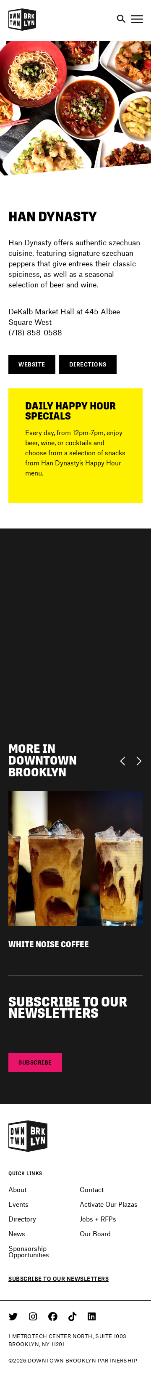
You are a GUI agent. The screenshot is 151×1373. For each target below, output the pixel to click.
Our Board (95, 1233)
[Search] (121, 19)
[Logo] (22, 29)
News (16, 1233)
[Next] (139, 760)
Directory (22, 1219)
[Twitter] (14, 1316)
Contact (92, 1189)
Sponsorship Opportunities (28, 1251)
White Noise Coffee (48, 944)
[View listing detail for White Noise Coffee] (75, 857)
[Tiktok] (73, 1316)
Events (18, 1204)
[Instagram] (34, 1316)
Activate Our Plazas (109, 1204)
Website (31, 364)
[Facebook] (54, 1316)
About (17, 1189)
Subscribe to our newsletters (58, 1278)
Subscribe (35, 1062)
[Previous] (124, 760)
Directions (88, 364)
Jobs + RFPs (98, 1219)
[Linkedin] (92, 1316)
